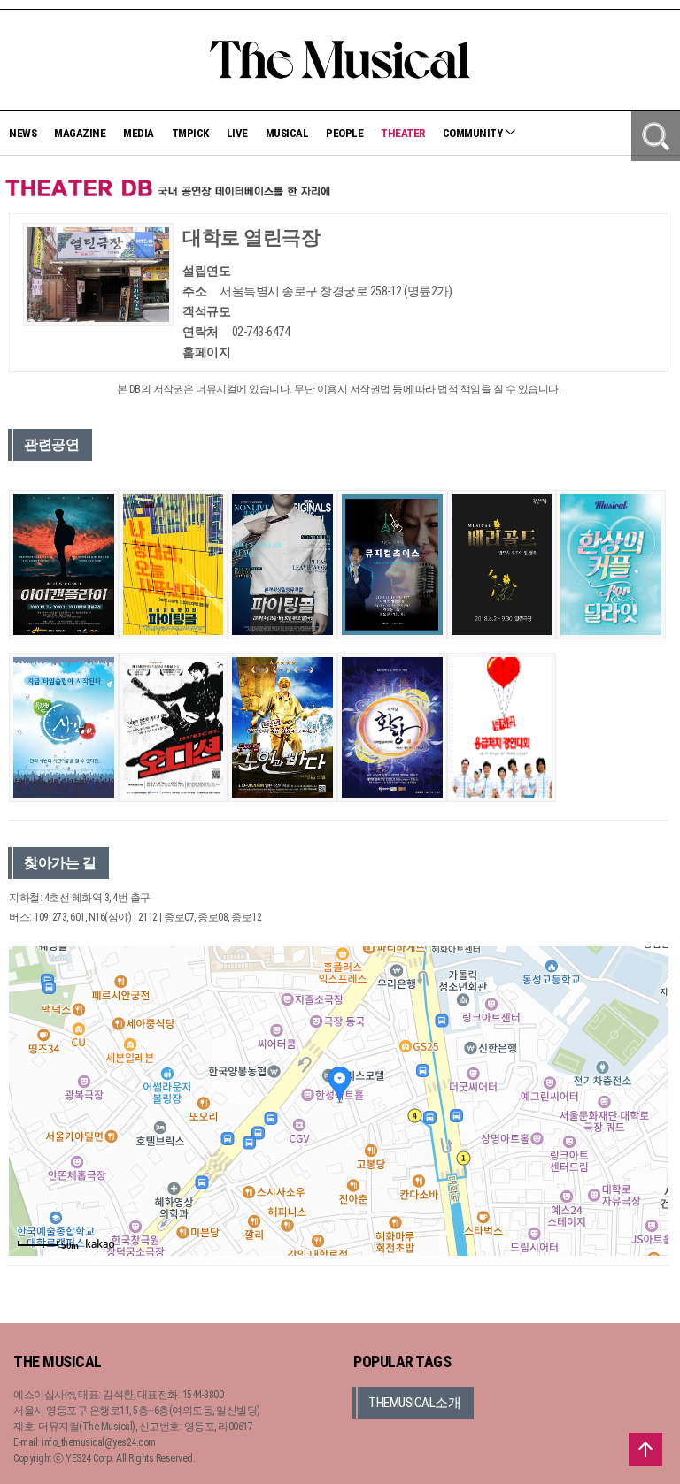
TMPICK (190, 133)
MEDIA (138, 133)
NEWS (22, 133)
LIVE (237, 133)
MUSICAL (287, 133)
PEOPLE (344, 133)
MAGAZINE (79, 133)
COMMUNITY (474, 133)
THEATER (403, 133)
